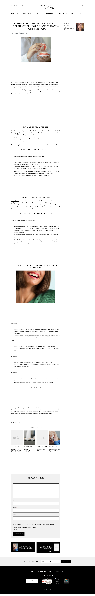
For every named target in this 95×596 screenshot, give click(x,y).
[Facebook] (12, 6)
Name (15, 500)
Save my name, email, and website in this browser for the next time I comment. (33, 524)
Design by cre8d (47, 589)
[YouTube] (22, 6)
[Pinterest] (17, 6)
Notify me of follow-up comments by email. (26, 527)
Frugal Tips (19, 422)
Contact (51, 571)
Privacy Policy (60, 571)
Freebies (33, 571)
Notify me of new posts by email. (23, 529)
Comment (16, 482)
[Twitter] (14, 6)
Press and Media (42, 571)
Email (15, 507)
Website (15, 515)
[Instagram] (19, 6)
